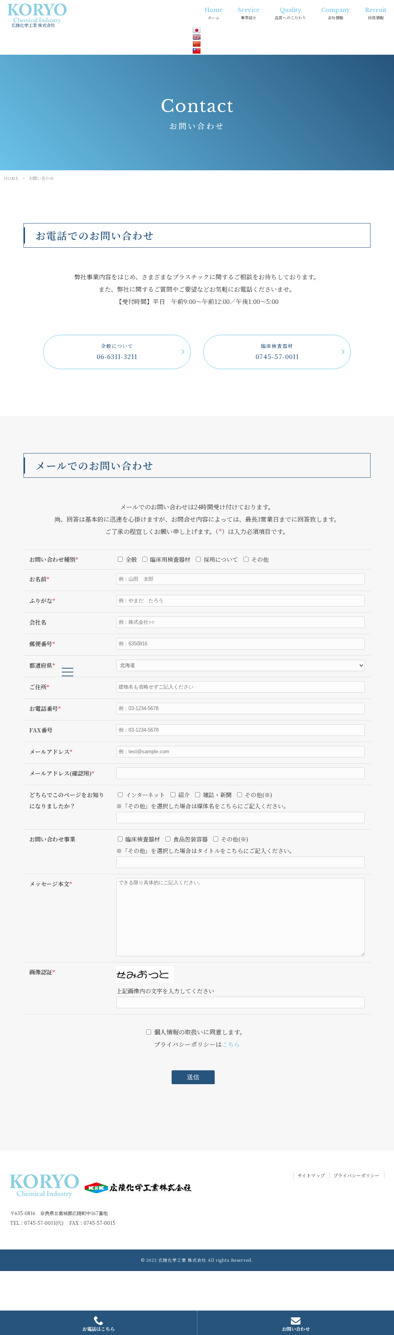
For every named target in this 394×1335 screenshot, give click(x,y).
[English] (196, 37)
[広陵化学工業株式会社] (37, 13)
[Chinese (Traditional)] (196, 51)
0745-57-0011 (277, 351)
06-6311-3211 (117, 351)
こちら (231, 1044)
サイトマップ (311, 1175)
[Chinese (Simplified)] (196, 44)
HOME (11, 178)
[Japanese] (196, 30)
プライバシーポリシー (356, 1175)
